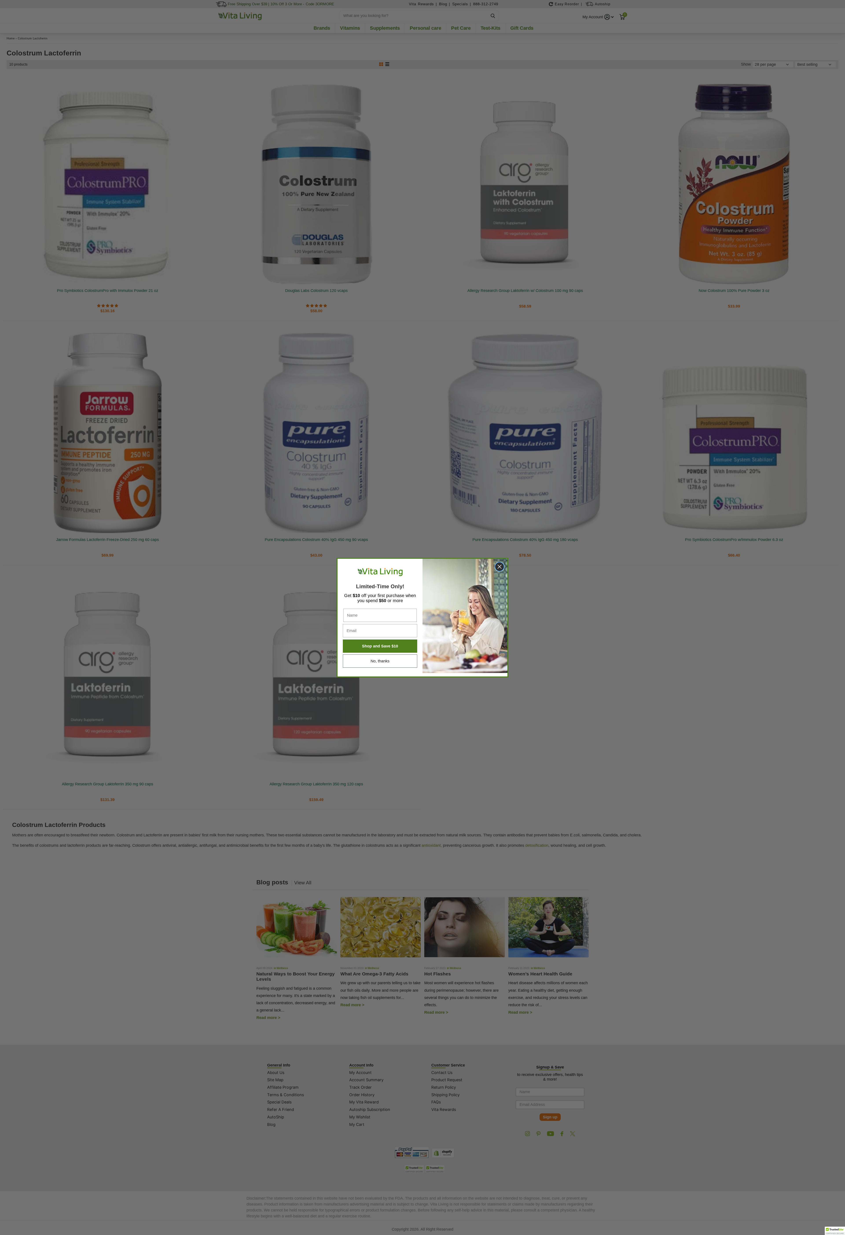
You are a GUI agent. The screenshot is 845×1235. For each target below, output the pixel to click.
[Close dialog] (499, 566)
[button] (835, 1231)
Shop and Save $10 (380, 646)
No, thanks (380, 661)
